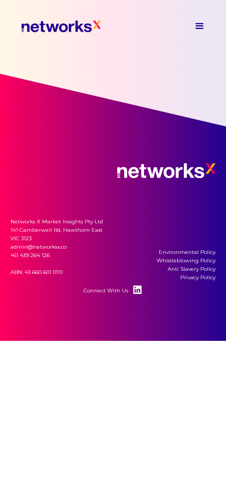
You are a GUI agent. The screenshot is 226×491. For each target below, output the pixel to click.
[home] (74, 27)
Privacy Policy (197, 277)
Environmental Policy (187, 252)
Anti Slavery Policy (191, 269)
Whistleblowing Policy (186, 260)
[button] (199, 26)
